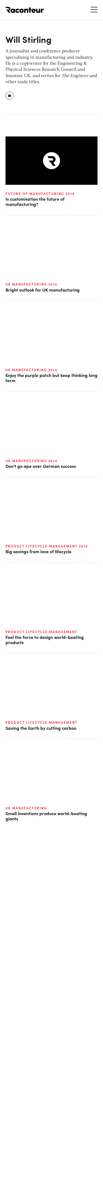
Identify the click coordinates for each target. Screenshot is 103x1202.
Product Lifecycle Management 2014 (46, 546)
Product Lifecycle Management (41, 632)
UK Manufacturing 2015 (31, 284)
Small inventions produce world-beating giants (46, 816)
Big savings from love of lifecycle (38, 551)
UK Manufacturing (26, 808)
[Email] (9, 95)
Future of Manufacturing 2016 (40, 193)
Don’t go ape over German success (40, 466)
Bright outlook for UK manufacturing (42, 289)
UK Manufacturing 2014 (31, 370)
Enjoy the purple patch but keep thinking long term (51, 378)
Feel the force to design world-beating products (44, 639)
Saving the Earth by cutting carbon (40, 728)
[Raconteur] (24, 10)
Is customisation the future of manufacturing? (35, 201)
